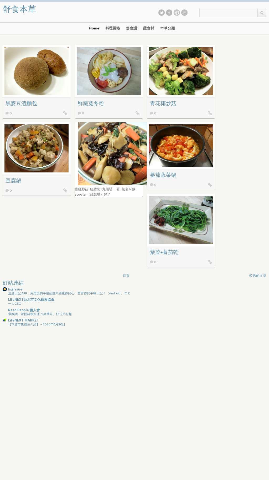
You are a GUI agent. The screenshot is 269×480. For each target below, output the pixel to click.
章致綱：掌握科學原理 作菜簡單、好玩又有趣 (40, 314)
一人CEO (15, 303)
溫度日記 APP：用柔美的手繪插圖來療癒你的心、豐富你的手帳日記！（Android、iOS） (70, 293)
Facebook (169, 12)
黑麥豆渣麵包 (21, 103)
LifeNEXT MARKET (23, 320)
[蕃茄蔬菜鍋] (210, 184)
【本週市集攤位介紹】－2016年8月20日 (36, 324)
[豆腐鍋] (65, 190)
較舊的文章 (257, 275)
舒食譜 (131, 28)
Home (94, 28)
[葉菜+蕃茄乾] (210, 262)
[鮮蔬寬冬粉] (138, 113)
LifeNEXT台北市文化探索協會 (31, 299)
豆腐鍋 (13, 180)
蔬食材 (148, 28)
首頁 (126, 275)
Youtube (184, 12)
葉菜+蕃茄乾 (164, 252)
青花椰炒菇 (163, 103)
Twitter (161, 12)
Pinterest (177, 12)
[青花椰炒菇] (210, 113)
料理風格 (112, 28)
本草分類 (167, 28)
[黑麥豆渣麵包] (65, 113)
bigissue (15, 289)
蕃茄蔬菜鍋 (163, 175)
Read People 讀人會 (24, 310)
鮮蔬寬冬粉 (91, 103)
